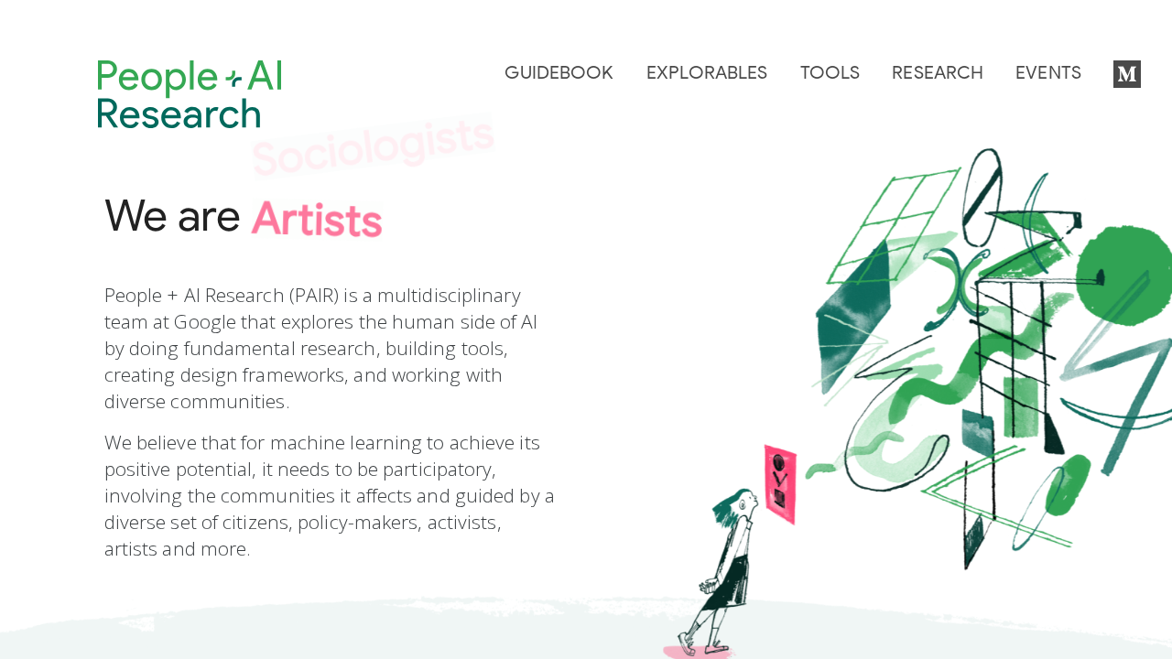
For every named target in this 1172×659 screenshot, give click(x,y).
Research (937, 73)
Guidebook (559, 73)
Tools (830, 73)
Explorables (707, 73)
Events (1048, 73)
